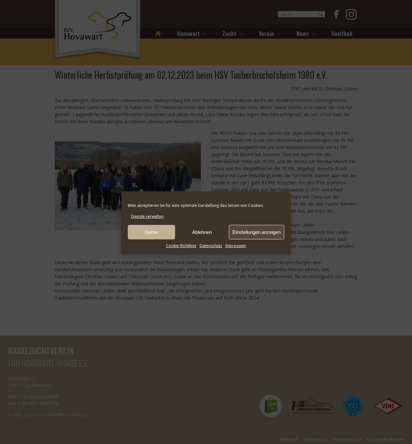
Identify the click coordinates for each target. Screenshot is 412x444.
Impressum (235, 245)
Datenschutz (211, 245)
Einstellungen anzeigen (256, 232)
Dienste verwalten (147, 216)
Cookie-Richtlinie (181, 245)
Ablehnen (202, 232)
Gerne (151, 232)
